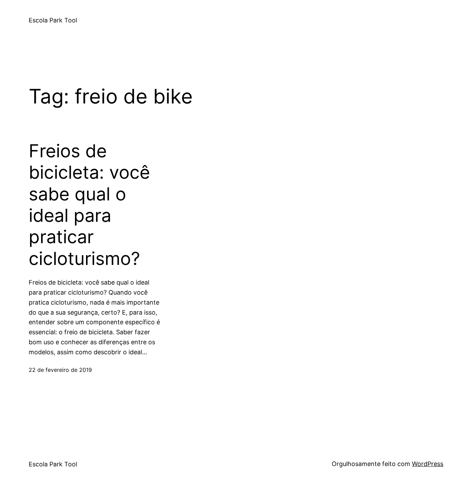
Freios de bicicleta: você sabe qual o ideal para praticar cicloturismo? (89, 204)
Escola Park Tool (53, 20)
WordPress (427, 463)
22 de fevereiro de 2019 (60, 369)
